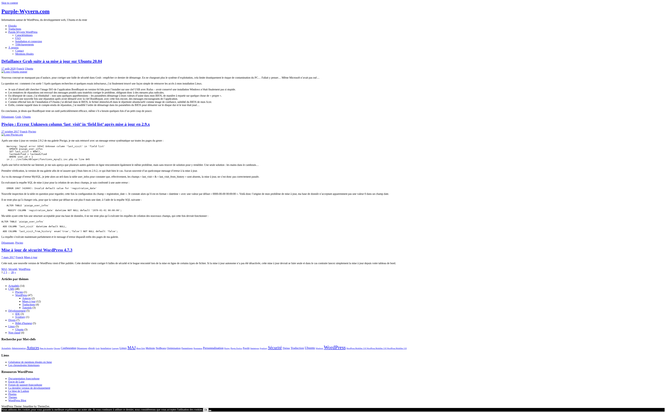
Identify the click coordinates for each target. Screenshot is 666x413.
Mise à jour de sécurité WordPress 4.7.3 (36, 250)
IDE (17, 313)
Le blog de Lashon (18, 391)
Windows (319, 348)
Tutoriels (27, 307)
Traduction (297, 348)
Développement (17, 310)
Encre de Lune (16, 381)
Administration (19, 348)
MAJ (4, 269)
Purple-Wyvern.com (25, 11)
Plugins (12, 394)
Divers (12, 320)
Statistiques (254, 348)
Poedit (246, 348)
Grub (18, 116)
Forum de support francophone (25, 384)
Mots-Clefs (140, 348)
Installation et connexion (28, 41)
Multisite (150, 348)
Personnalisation (213, 348)
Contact (19, 50)
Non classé (14, 332)
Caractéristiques (24, 35)
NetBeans (161, 348)
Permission (198, 348)
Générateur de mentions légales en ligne (30, 362)
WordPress (24, 269)
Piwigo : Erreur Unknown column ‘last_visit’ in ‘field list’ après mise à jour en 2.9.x (75, 124)
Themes (12, 397)
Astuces (26, 298)
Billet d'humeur (23, 323)
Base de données (46, 348)
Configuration (68, 348)
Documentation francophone (24, 378)
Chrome (57, 348)
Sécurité (12, 269)
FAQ (18, 38)
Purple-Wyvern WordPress (22, 32)
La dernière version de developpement (29, 387)
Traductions (14, 28)
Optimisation (174, 348)
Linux (11, 326)
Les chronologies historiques (24, 365)
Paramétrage (187, 348)
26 (12, 272)
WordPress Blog (17, 400)
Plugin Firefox (236, 348)
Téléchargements (24, 44)
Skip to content (9, 2)
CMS (11, 288)
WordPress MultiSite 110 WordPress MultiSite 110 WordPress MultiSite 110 (376, 348)
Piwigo (32, 131)
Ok (205, 409)
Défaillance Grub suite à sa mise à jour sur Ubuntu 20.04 (51, 61)
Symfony (20, 317)
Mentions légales (24, 53)
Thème (286, 348)
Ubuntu (29, 68)
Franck (20, 68)
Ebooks (12, 25)
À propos (13, 47)
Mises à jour (30, 257)
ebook (91, 348)
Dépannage (7, 116)
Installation (105, 348)
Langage (115, 348)
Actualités (13, 285)
